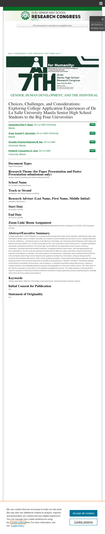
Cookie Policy (17, 526)
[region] (52, 517)
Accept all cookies (83, 513)
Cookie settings (18, 522)
